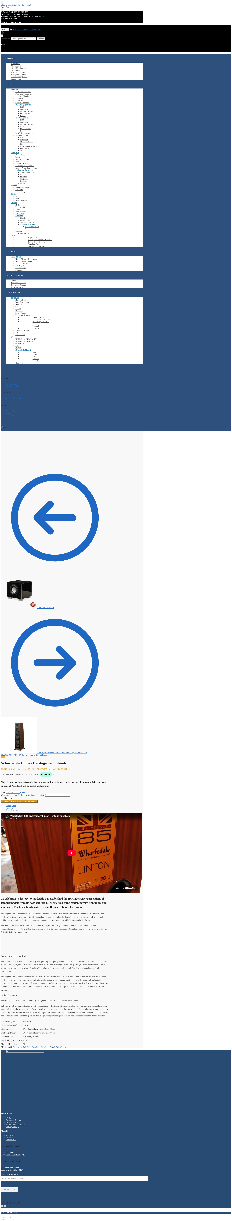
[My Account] (2, 33)
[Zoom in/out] (2, 1217)
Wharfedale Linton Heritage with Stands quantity (22, 795)
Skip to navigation (9, 5)
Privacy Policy (12, 1127)
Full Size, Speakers (31, 1047)
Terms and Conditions (15, 1124)
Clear (22, 792)
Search (41, 39)
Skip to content (24, 5)
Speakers (45, 1047)
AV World (10, 1135)
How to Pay (11, 1122)
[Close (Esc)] (10, 1217)
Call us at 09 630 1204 (11, 398)
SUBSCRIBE (9, 1190)
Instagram (10, 415)
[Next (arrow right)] (4, 1219)
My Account (11, 384)
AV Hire (9, 1137)
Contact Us (11, 1140)
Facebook (10, 411)
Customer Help (12, 386)
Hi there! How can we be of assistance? (19, 801)
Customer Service (13, 1120)
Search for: (6, 39)
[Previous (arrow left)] (2, 1219)
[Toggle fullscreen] (4, 1217)
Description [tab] (11, 806)
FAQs (8, 1118)
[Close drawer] (2, 9)
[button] (4, 44)
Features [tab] (9, 808)
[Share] (7, 1217)
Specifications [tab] (12, 810)
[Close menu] (2, 2)
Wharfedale (61, 1047)
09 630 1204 (16, 22)
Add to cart (7, 798)
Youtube (9, 413)
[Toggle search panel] (2, 35)
